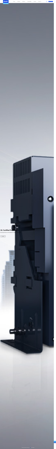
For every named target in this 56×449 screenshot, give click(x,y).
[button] (22, 447)
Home (14, 1)
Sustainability (29, 1)
